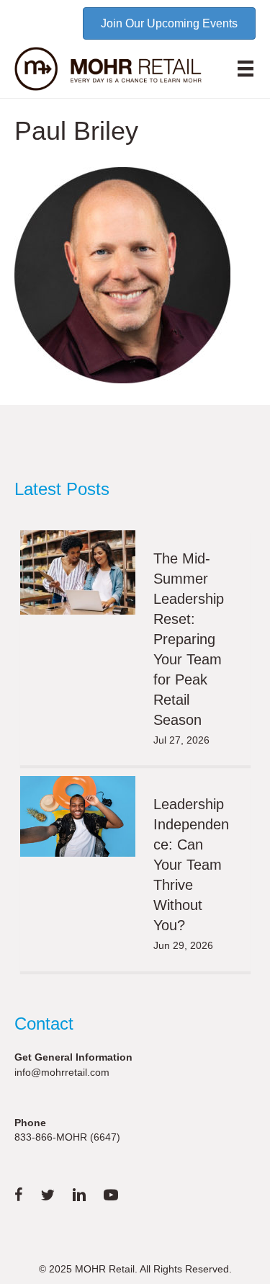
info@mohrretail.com (61, 1072)
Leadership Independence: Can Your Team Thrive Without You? (191, 864)
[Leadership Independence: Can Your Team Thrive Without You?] (77, 816)
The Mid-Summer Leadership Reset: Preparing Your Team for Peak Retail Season (188, 639)
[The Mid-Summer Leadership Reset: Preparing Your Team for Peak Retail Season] (77, 572)
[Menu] (245, 68)
